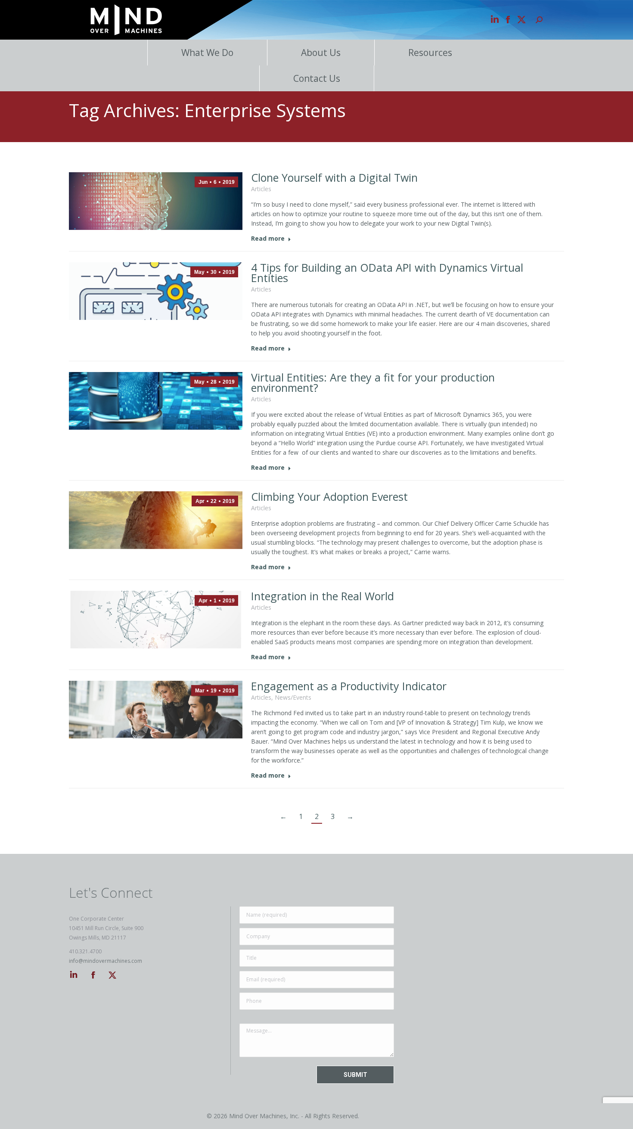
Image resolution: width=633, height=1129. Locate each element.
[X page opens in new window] (521, 19)
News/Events (293, 697)
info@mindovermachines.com (105, 961)
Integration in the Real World (322, 596)
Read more (268, 238)
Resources (430, 53)
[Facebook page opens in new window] (508, 19)
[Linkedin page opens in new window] (494, 19)
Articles (261, 189)
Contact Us (316, 78)
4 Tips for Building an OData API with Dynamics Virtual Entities (387, 272)
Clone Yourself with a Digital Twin (334, 177)
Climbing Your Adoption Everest (329, 496)
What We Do (207, 53)
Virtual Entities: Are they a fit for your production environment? (373, 382)
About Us (321, 53)
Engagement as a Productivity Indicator (349, 686)
